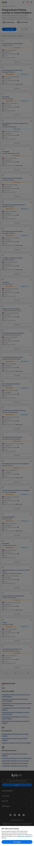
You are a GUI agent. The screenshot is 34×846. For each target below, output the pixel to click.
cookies (8, 831)
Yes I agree (17, 842)
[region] (17, 836)
